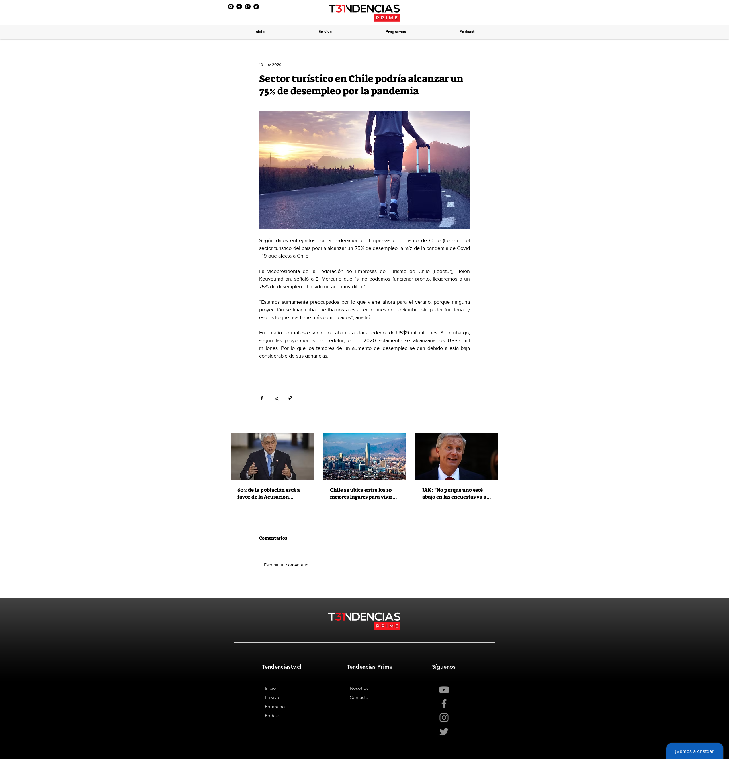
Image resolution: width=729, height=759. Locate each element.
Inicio (270, 688)
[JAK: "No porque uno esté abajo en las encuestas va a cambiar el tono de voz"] (456, 456)
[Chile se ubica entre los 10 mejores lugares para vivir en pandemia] (364, 456)
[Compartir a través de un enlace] (289, 398)
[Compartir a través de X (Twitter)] (276, 398)
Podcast (273, 715)
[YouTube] (231, 6)
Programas (275, 706)
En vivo (272, 697)
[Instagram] (248, 6)
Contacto (359, 697)
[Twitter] (256, 6)
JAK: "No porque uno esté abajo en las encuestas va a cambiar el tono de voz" (454, 493)
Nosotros (359, 688)
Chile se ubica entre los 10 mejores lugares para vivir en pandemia (361, 493)
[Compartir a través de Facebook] (262, 398)
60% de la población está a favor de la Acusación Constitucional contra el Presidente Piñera (268, 493)
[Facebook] (239, 6)
